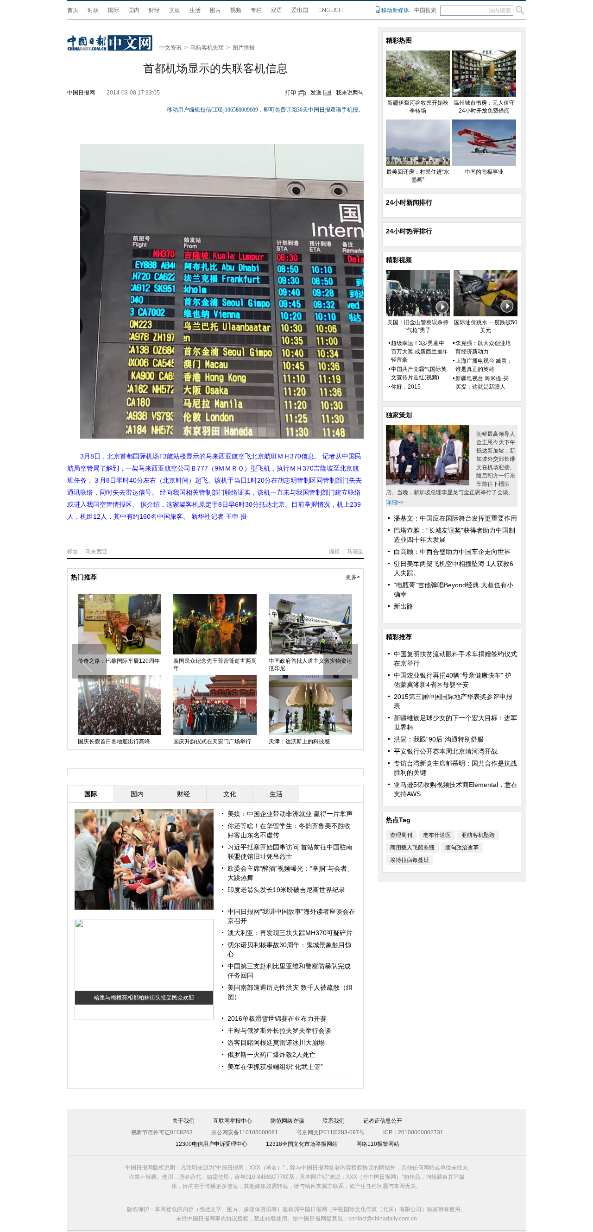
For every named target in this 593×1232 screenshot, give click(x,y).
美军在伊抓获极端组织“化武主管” (275, 1066)
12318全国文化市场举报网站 (302, 1144)
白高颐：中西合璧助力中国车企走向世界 (452, 551)
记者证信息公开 (382, 1121)
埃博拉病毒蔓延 (409, 860)
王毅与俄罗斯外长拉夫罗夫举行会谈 (279, 1030)
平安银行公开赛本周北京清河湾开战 (446, 751)
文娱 (174, 10)
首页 (72, 10)
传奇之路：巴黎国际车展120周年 (119, 661)
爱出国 (299, 10)
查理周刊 (401, 835)
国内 (133, 10)
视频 (235, 10)
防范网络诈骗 (287, 1121)
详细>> (395, 502)
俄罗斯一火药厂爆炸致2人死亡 (271, 1054)
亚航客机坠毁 (478, 835)
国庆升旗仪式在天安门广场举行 (212, 741)
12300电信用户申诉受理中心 (211, 1144)
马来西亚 (96, 551)
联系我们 (333, 1121)
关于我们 (183, 1121)
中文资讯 (170, 47)
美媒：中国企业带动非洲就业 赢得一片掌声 (290, 813)
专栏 (256, 10)
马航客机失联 (207, 47)
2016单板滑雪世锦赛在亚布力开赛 (277, 1018)
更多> (353, 577)
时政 (93, 10)
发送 (316, 92)
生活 (195, 10)
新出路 (403, 606)
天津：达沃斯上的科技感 (299, 741)
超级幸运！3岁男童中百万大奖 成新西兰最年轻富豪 (419, 351)
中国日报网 (81, 92)
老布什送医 (437, 835)
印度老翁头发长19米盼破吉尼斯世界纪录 (286, 889)
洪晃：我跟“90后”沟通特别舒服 (439, 739)
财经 (154, 10)
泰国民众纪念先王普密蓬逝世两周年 (215, 665)
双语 (276, 10)
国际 (113, 10)
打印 (290, 92)
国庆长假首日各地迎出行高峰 (114, 741)
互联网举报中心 (232, 1121)
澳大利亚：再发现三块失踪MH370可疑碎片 (290, 933)
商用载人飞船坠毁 (412, 847)
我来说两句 (350, 92)
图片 (215, 10)
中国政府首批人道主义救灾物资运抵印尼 (310, 665)
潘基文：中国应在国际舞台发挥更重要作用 (455, 518)
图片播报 (244, 47)
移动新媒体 (395, 10)
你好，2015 (406, 386)
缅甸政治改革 (462, 847)
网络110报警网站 (377, 1144)
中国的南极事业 (484, 172)
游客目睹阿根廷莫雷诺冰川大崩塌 (276, 1042)
